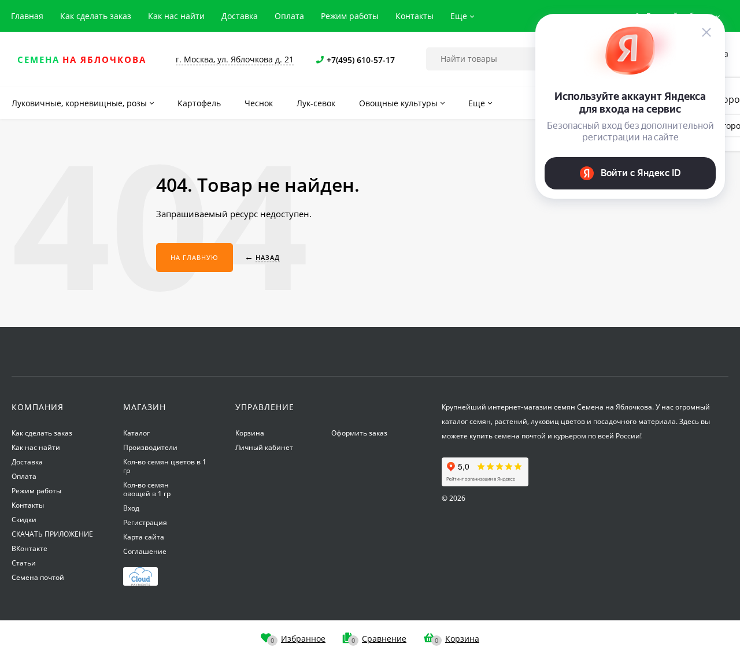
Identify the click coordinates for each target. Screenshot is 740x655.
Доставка (239, 15)
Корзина (249, 433)
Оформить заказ (359, 433)
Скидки (24, 519)
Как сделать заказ (95, 15)
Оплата (289, 15)
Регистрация (145, 522)
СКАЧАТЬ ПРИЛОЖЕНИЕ (52, 534)
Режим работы (350, 15)
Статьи (24, 563)
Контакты (414, 15)
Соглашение (144, 551)
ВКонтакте (29, 548)
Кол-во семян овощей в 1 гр (147, 489)
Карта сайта (143, 537)
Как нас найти (176, 15)
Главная (27, 15)
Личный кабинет (264, 447)
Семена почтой (38, 577)
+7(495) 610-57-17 (361, 59)
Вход (131, 508)
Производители (150, 447)
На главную (195, 257)
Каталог (136, 433)
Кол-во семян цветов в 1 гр (164, 466)
